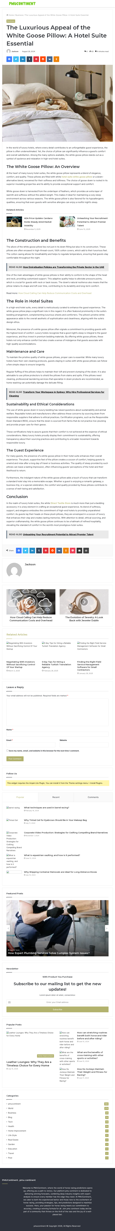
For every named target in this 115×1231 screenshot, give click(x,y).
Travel (11, 1153)
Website (63, 740)
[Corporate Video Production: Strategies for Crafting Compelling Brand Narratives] (14, 841)
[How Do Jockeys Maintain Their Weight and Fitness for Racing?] (67, 1075)
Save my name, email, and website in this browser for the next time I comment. (44, 751)
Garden (11, 1144)
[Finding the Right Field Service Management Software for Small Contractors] (93, 650)
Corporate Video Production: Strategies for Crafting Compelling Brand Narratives (66, 832)
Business (19, 15)
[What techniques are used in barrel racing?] (14, 811)
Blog (10, 1117)
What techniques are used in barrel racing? (46, 807)
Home (11, 15)
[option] (57, 928)
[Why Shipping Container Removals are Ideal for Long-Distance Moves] (14, 876)
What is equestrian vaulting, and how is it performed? (52, 855)
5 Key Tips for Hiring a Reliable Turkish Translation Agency (56, 664)
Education (12, 1149)
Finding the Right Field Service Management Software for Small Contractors (89, 666)
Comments (93, 797)
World (10, 1108)
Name (9, 730)
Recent (55, 797)
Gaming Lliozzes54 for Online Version (32, 953)
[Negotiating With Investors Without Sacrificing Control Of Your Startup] (22, 650)
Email (9, 740)
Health (11, 1126)
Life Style (12, 1135)
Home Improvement (17, 1131)
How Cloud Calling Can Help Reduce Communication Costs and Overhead (54, 293)
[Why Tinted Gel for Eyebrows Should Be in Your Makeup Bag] (14, 824)
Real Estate (13, 1140)
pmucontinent (14, 1104)
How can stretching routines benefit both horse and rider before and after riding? (92, 1035)
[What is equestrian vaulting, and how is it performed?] (14, 861)
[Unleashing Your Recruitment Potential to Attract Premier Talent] (67, 221)
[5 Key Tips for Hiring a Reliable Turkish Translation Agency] (57, 650)
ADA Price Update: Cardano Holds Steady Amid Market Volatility (38, 222)
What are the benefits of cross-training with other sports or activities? (90, 1055)
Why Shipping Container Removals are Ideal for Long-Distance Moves (60, 872)
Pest (10, 1158)
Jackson (15, 51)
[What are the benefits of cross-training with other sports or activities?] (67, 1058)
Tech (10, 1122)
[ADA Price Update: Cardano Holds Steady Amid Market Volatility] (14, 221)
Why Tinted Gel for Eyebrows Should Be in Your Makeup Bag (55, 820)
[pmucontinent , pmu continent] (22, 3)
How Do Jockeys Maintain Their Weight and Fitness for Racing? (92, 1072)
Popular (20, 797)
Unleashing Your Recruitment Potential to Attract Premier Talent (92, 222)
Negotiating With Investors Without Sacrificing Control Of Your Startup (20, 664)
